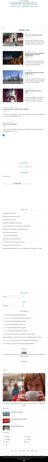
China (26, 33)
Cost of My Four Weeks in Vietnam (10, 235)
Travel (16, 107)
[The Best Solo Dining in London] (6, 428)
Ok (24, 460)
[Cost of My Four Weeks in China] (13, 39)
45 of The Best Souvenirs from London (11, 216)
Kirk (4, 343)
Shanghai (33, 51)
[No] (46, 459)
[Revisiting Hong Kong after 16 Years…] (13, 95)
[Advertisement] (24, 17)
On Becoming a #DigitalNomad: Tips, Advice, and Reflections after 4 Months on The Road (22, 248)
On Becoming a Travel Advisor (9, 213)
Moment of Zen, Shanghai (10, 124)
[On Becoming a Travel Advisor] (6, 413)
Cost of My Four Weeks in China (33, 35)
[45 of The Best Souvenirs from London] (6, 421)
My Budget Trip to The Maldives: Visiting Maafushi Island (15, 229)
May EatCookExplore (7, 337)
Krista (27, 36)
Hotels (29, 51)
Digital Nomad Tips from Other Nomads (11, 245)
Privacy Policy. (23, 455)
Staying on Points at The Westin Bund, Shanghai (16, 109)
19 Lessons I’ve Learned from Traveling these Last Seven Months (17, 226)
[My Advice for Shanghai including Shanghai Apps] (13, 77)
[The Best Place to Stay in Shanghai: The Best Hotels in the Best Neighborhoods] (13, 58)
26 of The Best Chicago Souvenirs (10, 232)
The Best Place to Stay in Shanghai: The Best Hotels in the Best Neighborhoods (35, 54)
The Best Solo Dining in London (9, 219)
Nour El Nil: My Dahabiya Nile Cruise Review (12, 222)
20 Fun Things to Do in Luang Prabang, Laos (12, 238)
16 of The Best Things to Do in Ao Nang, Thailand (13, 242)
